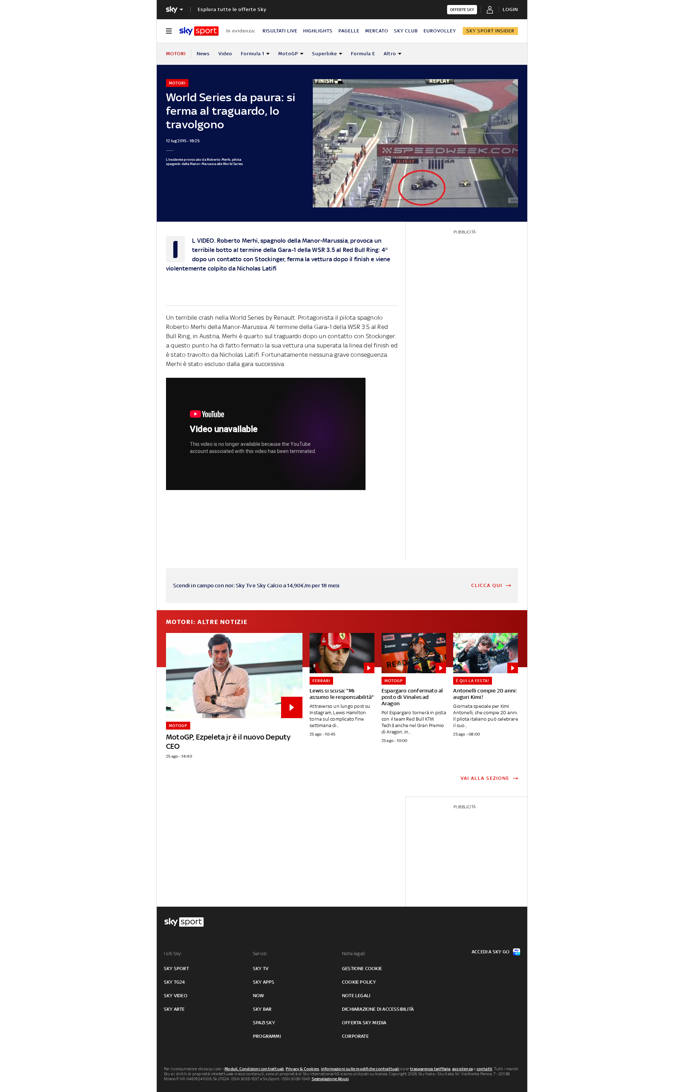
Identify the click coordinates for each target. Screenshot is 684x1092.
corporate (355, 1036)
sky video (175, 995)
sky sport (176, 968)
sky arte (174, 1009)
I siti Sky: (173, 953)
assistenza (462, 1068)
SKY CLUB (406, 31)
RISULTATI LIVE (280, 31)
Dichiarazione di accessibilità (378, 1009)
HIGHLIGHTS (318, 31)
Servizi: (260, 953)
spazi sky (264, 1022)
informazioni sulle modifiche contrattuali (360, 1068)
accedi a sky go (490, 951)
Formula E (363, 53)
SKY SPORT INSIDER (490, 31)
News (203, 53)
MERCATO (376, 31)
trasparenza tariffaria (430, 1068)
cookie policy (359, 982)
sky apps (264, 982)
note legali (356, 995)
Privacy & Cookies (302, 1068)
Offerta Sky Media (364, 1022)
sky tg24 (174, 982)
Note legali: (354, 953)
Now (258, 995)
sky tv (260, 968)
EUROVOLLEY (440, 31)
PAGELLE (348, 31)
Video (225, 53)
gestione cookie (362, 968)
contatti (485, 1068)
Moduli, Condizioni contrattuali (254, 1068)
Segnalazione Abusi (330, 1078)
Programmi (267, 1036)
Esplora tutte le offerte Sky (232, 9)
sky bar (262, 1009)
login (510, 9)
